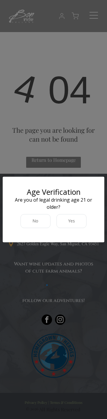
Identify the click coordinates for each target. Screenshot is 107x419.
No (35, 221)
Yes (71, 221)
